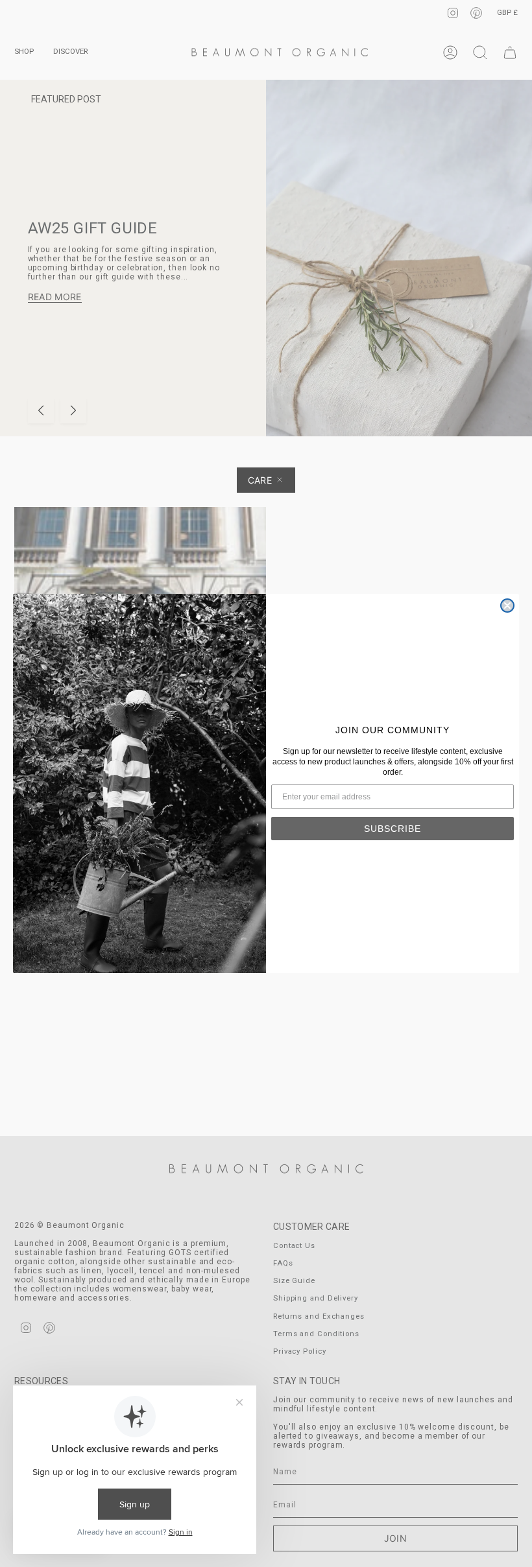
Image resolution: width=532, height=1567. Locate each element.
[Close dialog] (507, 605)
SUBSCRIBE (392, 828)
